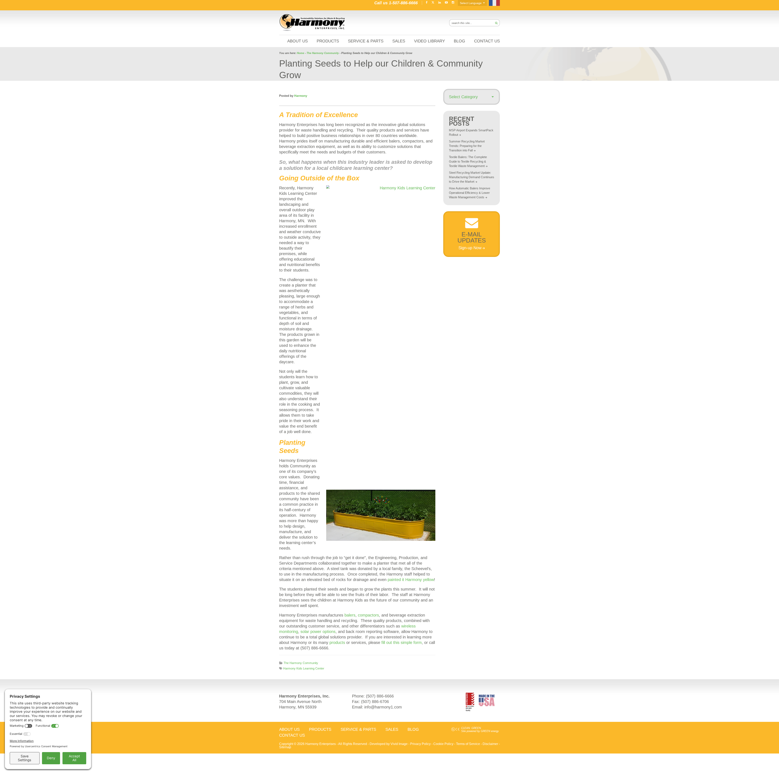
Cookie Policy (443, 744)
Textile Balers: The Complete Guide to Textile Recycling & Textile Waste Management (468, 161)
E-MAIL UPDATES (471, 237)
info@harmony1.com (383, 707)
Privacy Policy (420, 744)
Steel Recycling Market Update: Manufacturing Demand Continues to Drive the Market (471, 177)
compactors (368, 615)
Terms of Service (468, 744)
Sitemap (285, 747)
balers (349, 615)
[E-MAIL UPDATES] (471, 227)
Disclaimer (490, 744)
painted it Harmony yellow (411, 579)
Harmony (312, 22)
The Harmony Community (301, 663)
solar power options (318, 631)
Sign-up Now (469, 248)
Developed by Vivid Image (389, 744)
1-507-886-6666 (403, 3)
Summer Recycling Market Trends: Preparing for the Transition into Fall (467, 146)
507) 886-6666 (380, 696)
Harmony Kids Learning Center (303, 668)
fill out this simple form (401, 642)
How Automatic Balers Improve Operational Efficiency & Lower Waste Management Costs (469, 192)
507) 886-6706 (376, 701)
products (337, 642)
